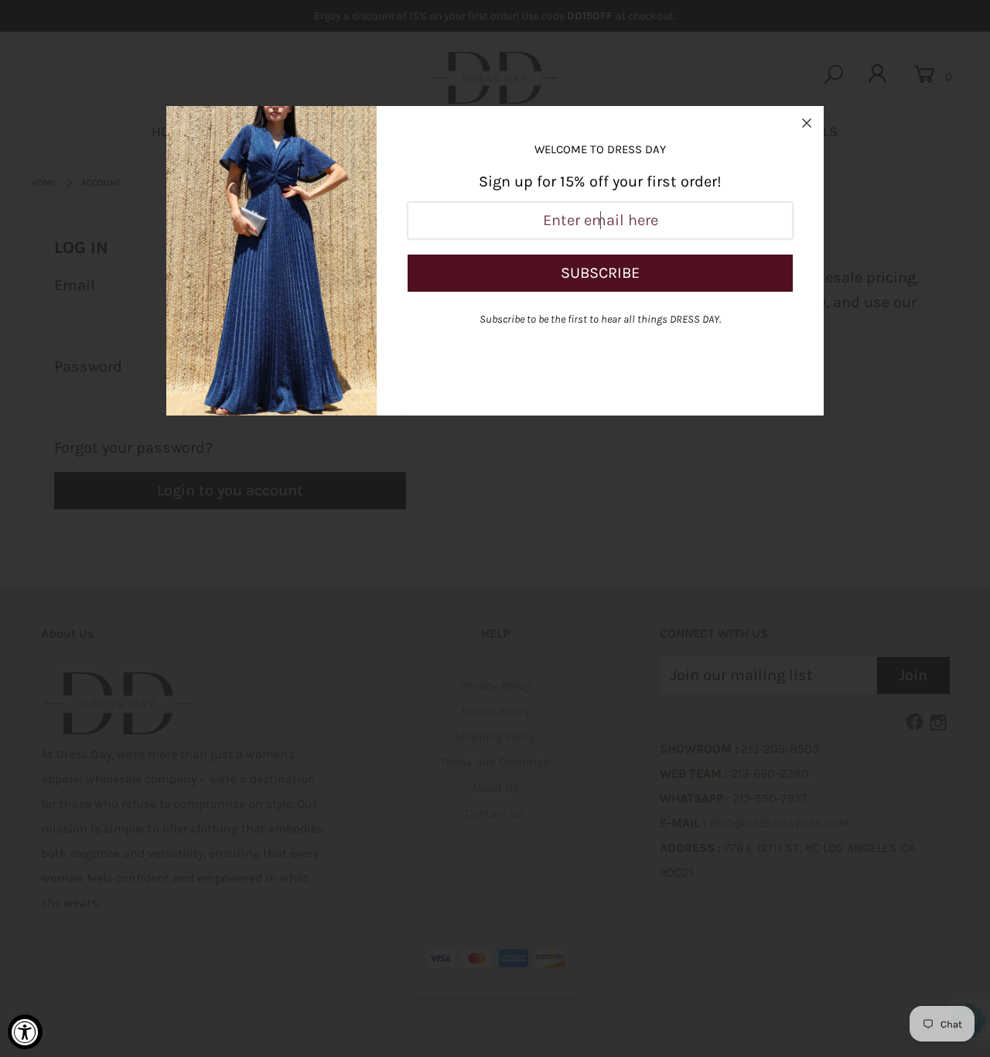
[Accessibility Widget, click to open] (25, 1031)
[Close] (807, 123)
